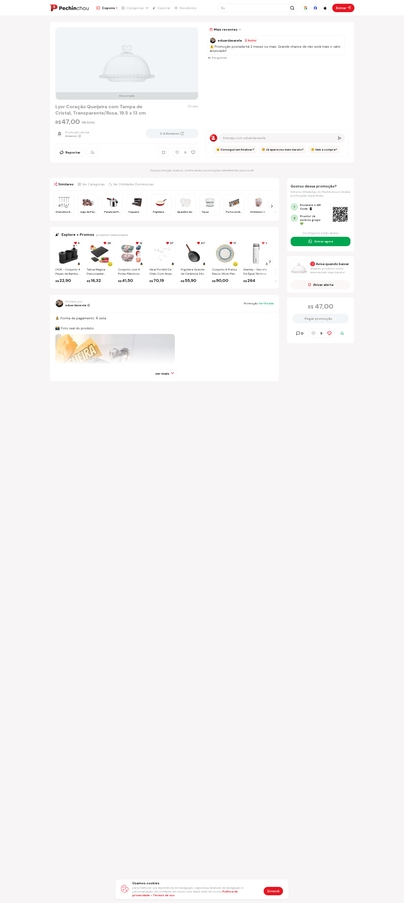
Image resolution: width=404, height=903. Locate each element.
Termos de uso (164, 895)
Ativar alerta (323, 285)
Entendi (273, 891)
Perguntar (219, 58)
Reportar (72, 152)
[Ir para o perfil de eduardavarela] (213, 40)
